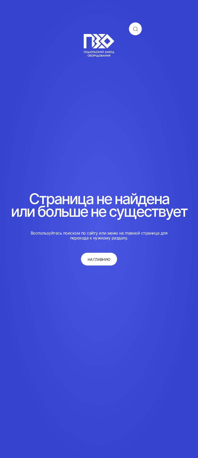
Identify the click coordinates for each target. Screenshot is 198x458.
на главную (99, 259)
